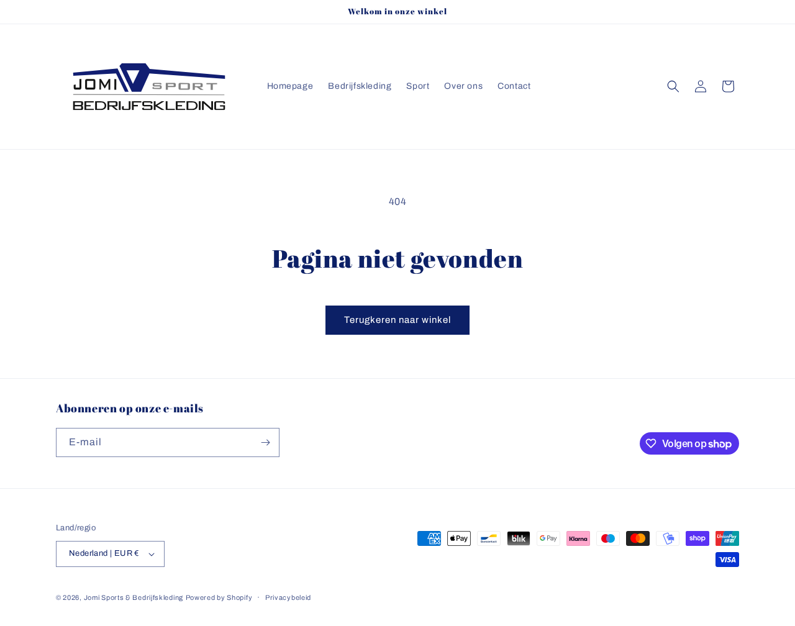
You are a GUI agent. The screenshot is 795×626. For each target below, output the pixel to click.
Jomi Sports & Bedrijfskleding (133, 597)
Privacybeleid (288, 597)
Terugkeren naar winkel (397, 320)
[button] (673, 86)
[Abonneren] (265, 442)
